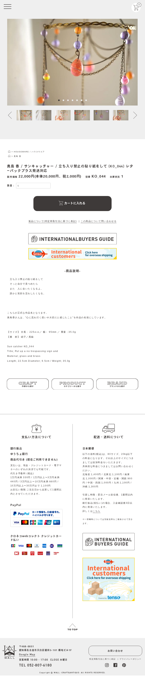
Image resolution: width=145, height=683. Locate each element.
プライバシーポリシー (130, 659)
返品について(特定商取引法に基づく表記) (53, 221)
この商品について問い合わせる (98, 221)
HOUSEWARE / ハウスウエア (29, 152)
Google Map (27, 654)
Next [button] (133, 115)
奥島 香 (17, 156)
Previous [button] (12, 115)
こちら (96, 511)
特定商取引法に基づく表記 (102, 659)
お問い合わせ (115, 651)
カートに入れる (74, 203)
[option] (72, 62)
